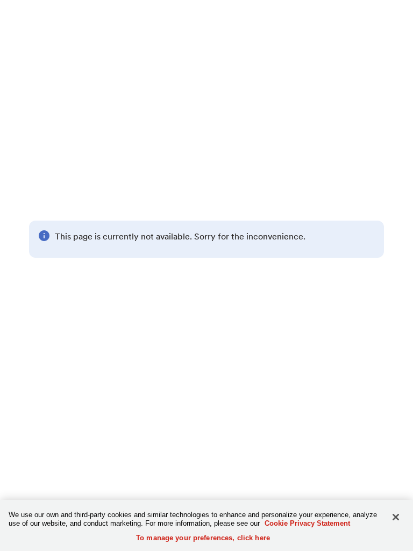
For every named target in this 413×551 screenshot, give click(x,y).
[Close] (396, 517)
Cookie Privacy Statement (307, 523)
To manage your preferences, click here (203, 538)
